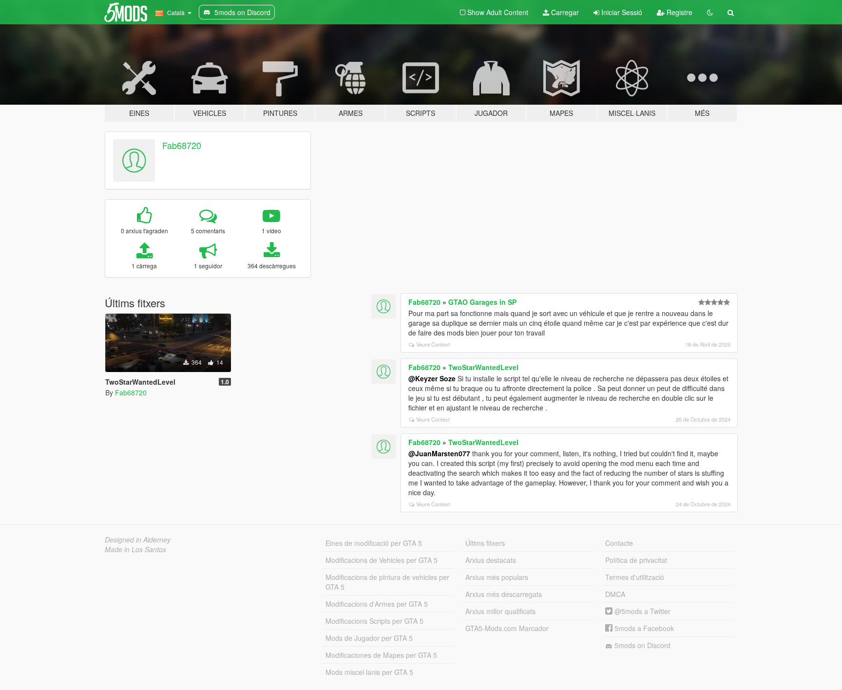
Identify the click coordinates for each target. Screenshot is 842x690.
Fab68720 (181, 145)
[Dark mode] (710, 12)
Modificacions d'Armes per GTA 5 (376, 604)
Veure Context (433, 344)
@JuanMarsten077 (439, 453)
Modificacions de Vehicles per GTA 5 (381, 560)
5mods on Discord (641, 645)
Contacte (619, 543)
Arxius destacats (490, 560)
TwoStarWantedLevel (483, 367)
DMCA (615, 594)
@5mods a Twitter (641, 611)
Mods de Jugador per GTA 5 (369, 638)
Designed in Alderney (138, 539)
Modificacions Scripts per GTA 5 (374, 621)
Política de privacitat (636, 560)
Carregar (564, 12)
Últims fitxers (485, 543)
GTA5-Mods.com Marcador (507, 628)
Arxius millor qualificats (500, 611)
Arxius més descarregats (503, 594)
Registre (678, 12)
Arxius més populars (496, 577)
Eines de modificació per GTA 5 (373, 543)
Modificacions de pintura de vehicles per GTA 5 (387, 582)
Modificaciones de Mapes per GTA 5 (381, 655)
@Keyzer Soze (432, 378)
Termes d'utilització (634, 577)
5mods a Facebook (643, 628)
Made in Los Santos (135, 549)
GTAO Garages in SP (482, 302)
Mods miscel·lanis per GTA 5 (369, 672)
